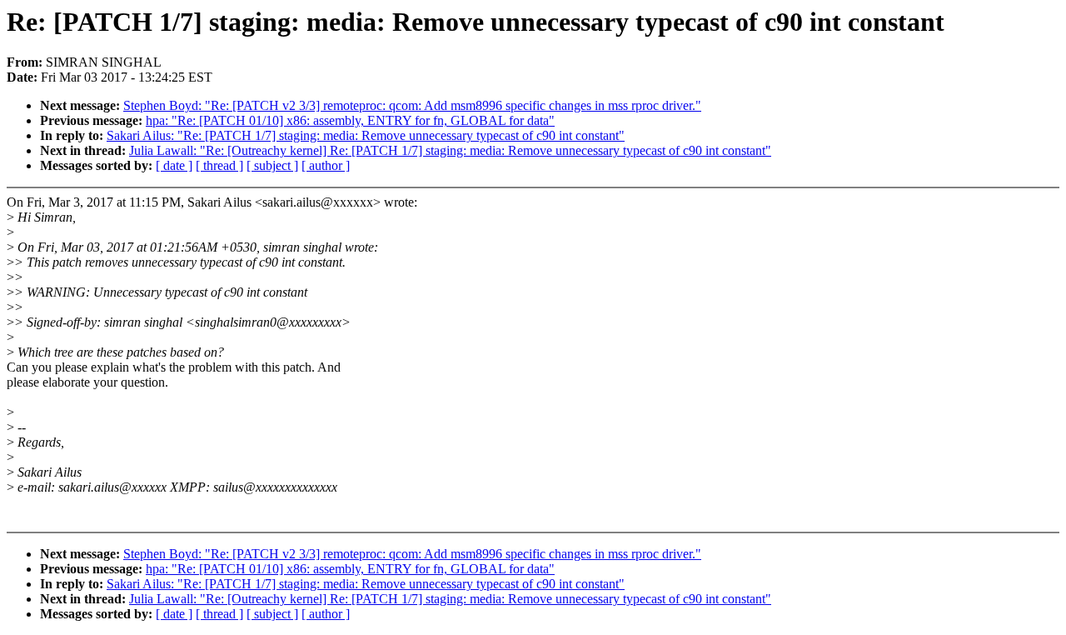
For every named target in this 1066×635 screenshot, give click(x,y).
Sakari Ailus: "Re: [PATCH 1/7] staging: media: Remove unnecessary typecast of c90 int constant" (366, 135)
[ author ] (325, 165)
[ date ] (174, 165)
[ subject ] (272, 165)
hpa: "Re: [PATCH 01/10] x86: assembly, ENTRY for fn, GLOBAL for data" (350, 120)
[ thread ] (219, 165)
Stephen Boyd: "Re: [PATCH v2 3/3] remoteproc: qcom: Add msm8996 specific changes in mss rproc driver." (412, 105)
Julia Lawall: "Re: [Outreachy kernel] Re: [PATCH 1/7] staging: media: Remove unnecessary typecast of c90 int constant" (450, 150)
